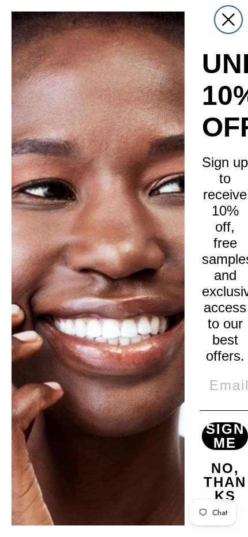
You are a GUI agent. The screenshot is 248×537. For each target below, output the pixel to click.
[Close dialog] (228, 19)
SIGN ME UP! (225, 436)
